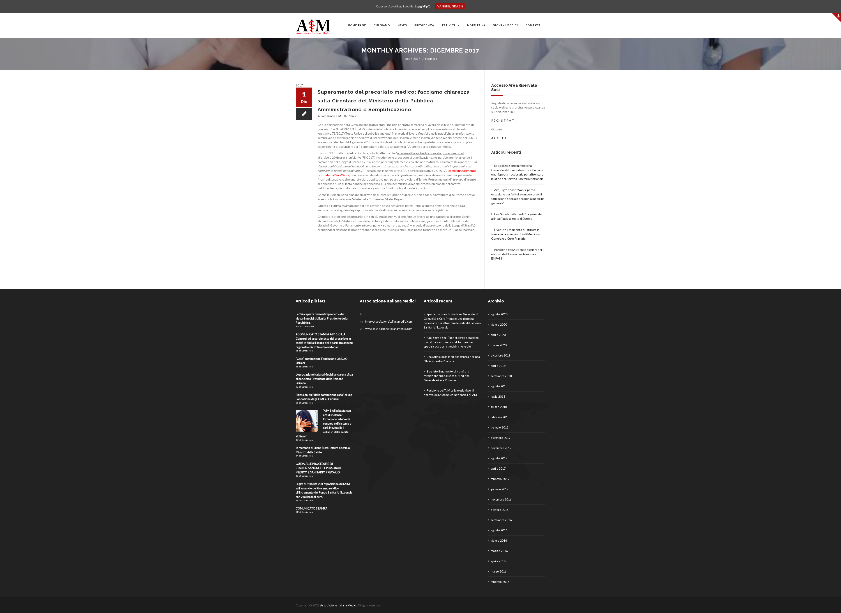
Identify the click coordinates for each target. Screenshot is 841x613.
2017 (416, 58)
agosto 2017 (499, 458)
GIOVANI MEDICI (505, 25)
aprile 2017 (498, 468)
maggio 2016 (499, 551)
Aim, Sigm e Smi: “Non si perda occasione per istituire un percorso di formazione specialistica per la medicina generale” (451, 342)
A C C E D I (498, 138)
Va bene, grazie (450, 6)
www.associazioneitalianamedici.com (388, 328)
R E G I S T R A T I (503, 120)
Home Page (357, 25)
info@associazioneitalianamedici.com (389, 321)
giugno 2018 (499, 407)
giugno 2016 (499, 540)
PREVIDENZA (424, 25)
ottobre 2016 (500, 509)
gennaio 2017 (500, 489)
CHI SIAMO (382, 25)
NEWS (402, 25)
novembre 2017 (501, 448)
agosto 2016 (499, 530)
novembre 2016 (501, 499)
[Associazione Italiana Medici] (313, 25)
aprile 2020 (498, 335)
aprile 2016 (498, 561)
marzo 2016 (499, 571)
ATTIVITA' (449, 25)
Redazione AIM (331, 116)
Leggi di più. (423, 6)
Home (406, 58)
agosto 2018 (499, 386)
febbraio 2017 (500, 479)
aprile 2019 (498, 365)
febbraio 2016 (500, 581)
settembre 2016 (501, 520)
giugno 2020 (499, 324)
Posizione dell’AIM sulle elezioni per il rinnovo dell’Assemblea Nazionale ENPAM (517, 254)
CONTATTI (533, 25)
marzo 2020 (499, 345)
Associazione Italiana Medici (338, 605)
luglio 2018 (498, 396)
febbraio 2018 (500, 417)
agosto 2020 (499, 314)
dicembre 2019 (501, 355)
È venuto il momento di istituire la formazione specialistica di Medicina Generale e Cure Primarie (515, 234)
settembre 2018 (501, 376)
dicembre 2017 (501, 437)
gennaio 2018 (500, 427)
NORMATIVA (476, 25)
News (352, 116)
